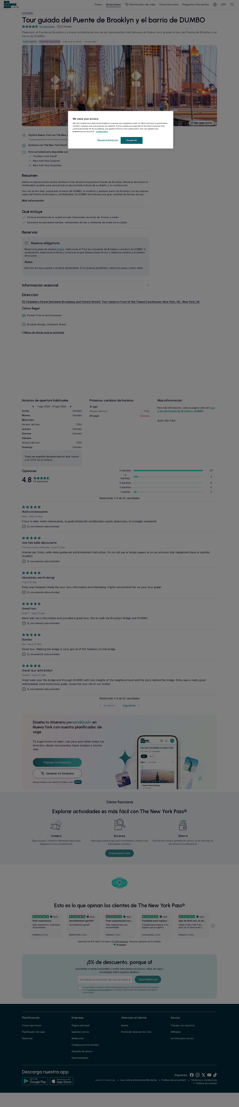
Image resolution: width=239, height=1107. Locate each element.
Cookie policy (102, 131)
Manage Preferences (107, 140)
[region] (120, 130)
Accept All (131, 140)
